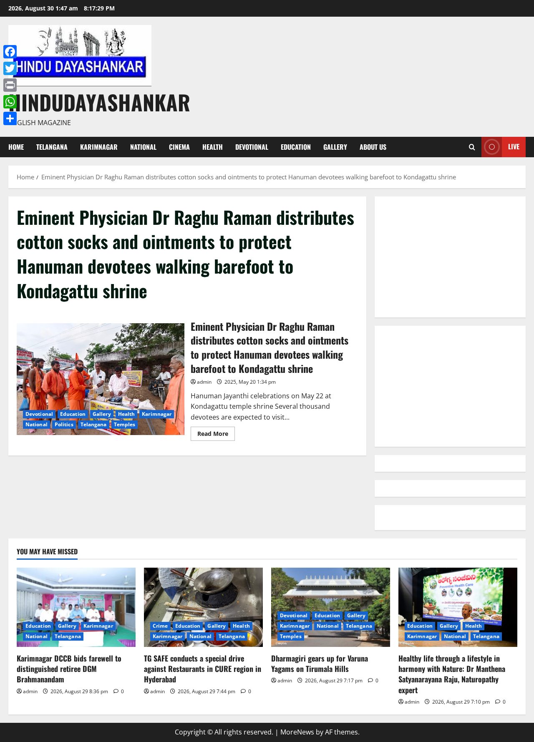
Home (16, 147)
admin (204, 381)
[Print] (10, 85)
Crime (160, 625)
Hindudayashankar (99, 101)
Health (212, 147)
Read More (216, 435)
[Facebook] (10, 51)
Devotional (251, 147)
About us (373, 147)
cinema (179, 147)
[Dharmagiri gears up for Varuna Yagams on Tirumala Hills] (330, 607)
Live (513, 146)
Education (296, 147)
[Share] (10, 118)
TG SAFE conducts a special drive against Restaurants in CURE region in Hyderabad (202, 668)
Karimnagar (99, 147)
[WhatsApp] (10, 101)
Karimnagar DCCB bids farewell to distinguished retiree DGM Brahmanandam (69, 668)
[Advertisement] (450, 257)
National (143, 147)
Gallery (335, 147)
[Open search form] (472, 147)
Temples (125, 424)
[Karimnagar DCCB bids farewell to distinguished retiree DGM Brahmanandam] (76, 607)
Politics (64, 424)
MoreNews (297, 732)
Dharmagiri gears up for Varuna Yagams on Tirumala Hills (319, 663)
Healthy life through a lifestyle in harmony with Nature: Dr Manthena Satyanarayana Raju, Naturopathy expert (451, 674)
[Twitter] (10, 68)
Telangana (52, 147)
